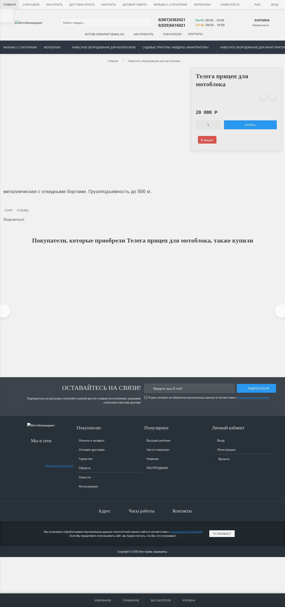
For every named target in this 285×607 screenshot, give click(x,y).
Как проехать (143, 34)
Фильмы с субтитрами (170, 4)
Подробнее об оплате (59, 465)
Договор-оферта (135, 4)
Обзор (7, 210)
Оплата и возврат (91, 440)
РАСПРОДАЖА (157, 467)
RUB (257, 4)
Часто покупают (158, 449)
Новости (85, 477)
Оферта (85, 467)
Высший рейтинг (159, 440)
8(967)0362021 (171, 19)
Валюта (224, 459)
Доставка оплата (82, 4)
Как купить (54, 4)
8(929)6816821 (171, 25)
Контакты (109, 4)
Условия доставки (92, 449)
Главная (9, 4)
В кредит (207, 140)
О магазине (31, 4)
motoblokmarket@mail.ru (104, 34)
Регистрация (226, 449)
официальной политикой (253, 397)
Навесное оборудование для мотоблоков (103, 47)
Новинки (153, 458)
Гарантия (85, 458)
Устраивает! (222, 533)
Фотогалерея (88, 486)
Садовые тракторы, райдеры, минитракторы (175, 47)
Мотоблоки (202, 4)
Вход (274, 4)
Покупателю (172, 34)
